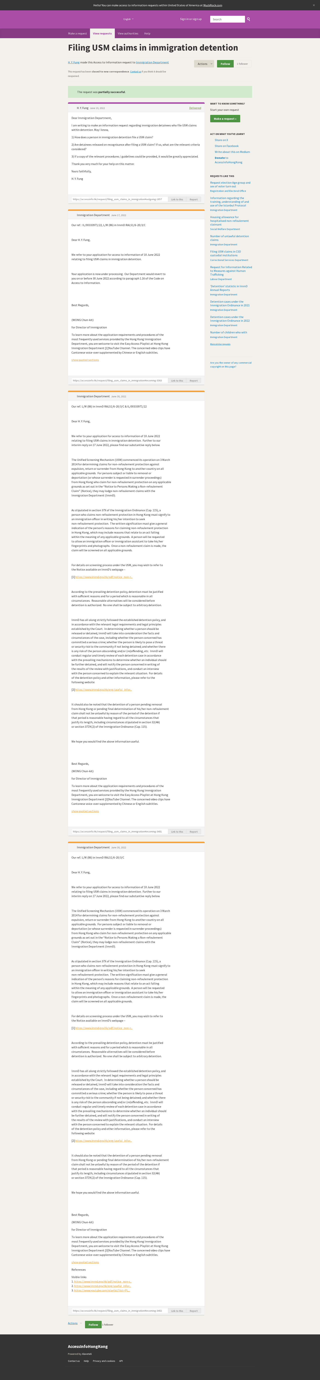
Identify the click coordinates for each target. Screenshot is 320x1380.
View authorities (128, 33)
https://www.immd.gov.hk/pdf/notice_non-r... (103, 577)
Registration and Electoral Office (228, 191)
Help (147, 33)
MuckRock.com (212, 5)
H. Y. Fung (74, 62)
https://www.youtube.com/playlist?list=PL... (102, 1290)
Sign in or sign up (191, 19)
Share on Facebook (227, 146)
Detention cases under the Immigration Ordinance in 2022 (230, 318)
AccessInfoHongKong (93, 19)
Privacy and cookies (104, 1361)
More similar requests (220, 344)
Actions (202, 64)
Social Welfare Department (225, 229)
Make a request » (225, 118)
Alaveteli (87, 1354)
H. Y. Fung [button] (83, 108)
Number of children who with (228, 332)
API (121, 1361)
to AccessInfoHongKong (228, 160)
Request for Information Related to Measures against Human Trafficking (231, 270)
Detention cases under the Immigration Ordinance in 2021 (230, 303)
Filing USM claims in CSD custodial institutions (225, 253)
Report (194, 199)
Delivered (195, 108)
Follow (225, 64)
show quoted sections (85, 360)
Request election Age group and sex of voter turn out (230, 184)
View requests (102, 33)
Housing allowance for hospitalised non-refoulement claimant (229, 220)
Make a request (77, 33)
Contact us (135, 71)
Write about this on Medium (232, 152)
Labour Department (221, 279)
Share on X (221, 140)
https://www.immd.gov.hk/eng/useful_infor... (103, 689)
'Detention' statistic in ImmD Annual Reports (229, 288)
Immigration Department (152, 62)
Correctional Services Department (229, 260)
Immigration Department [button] (93, 215)
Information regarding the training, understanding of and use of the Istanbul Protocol (229, 201)
